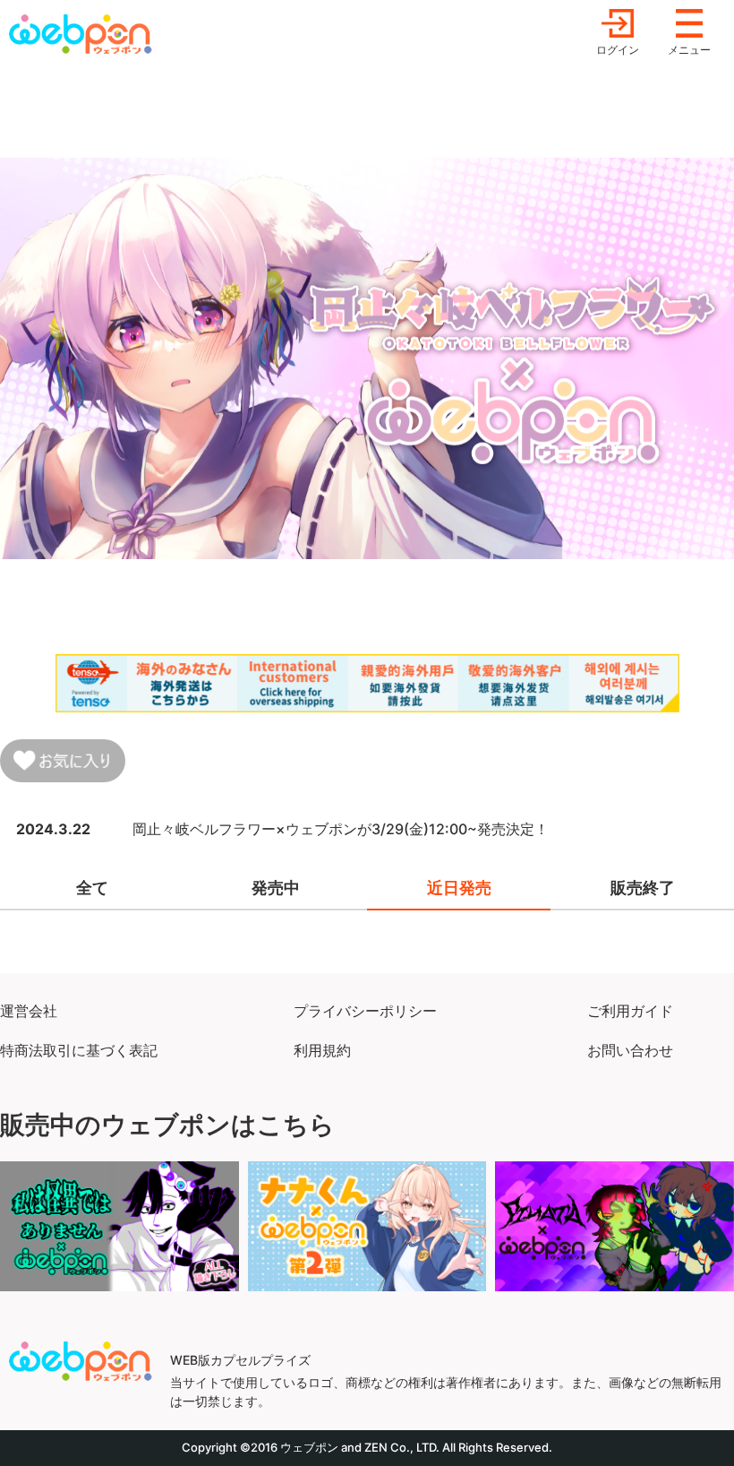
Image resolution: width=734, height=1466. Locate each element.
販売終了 (642, 887)
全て (92, 887)
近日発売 (459, 887)
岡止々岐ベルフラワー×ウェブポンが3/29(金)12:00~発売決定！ (340, 829)
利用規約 (322, 1050)
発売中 (276, 887)
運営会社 (28, 1011)
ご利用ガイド (630, 1011)
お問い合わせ (630, 1050)
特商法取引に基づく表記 (79, 1050)
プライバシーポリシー (365, 1011)
